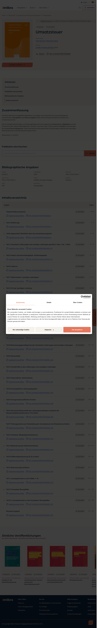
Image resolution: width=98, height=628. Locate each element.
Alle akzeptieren (77, 329)
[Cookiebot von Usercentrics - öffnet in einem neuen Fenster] (82, 296)
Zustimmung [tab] (20, 302)
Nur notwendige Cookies (21, 329)
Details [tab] (49, 302)
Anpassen (48, 329)
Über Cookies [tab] (77, 302)
